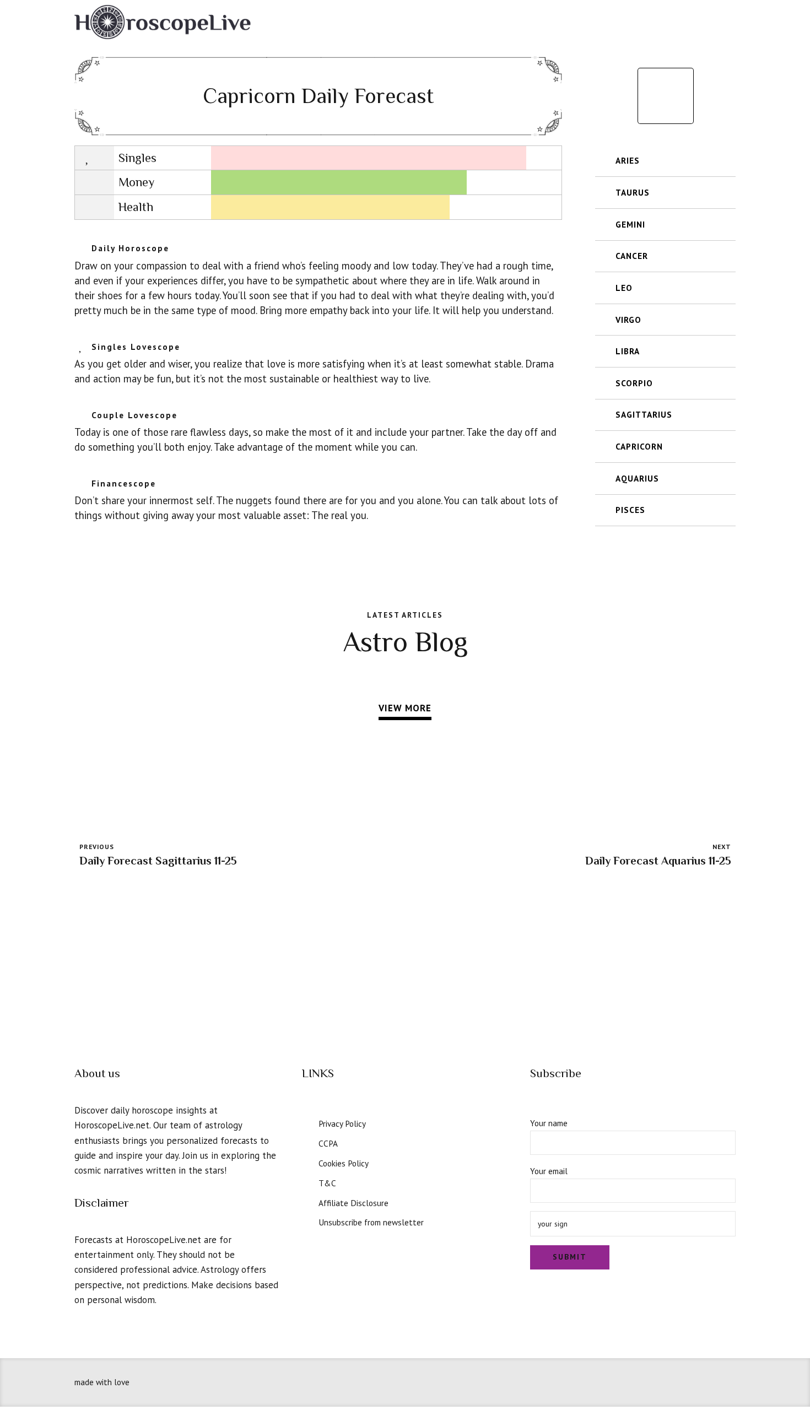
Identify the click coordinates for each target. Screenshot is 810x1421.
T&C (327, 1182)
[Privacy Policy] (306, 1122)
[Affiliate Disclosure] (306, 1202)
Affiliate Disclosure (353, 1202)
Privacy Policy (342, 1123)
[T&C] (306, 1182)
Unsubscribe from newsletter (371, 1222)
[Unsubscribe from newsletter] (306, 1221)
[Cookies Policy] (306, 1162)
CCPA (328, 1143)
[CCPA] (306, 1142)
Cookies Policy (343, 1163)
